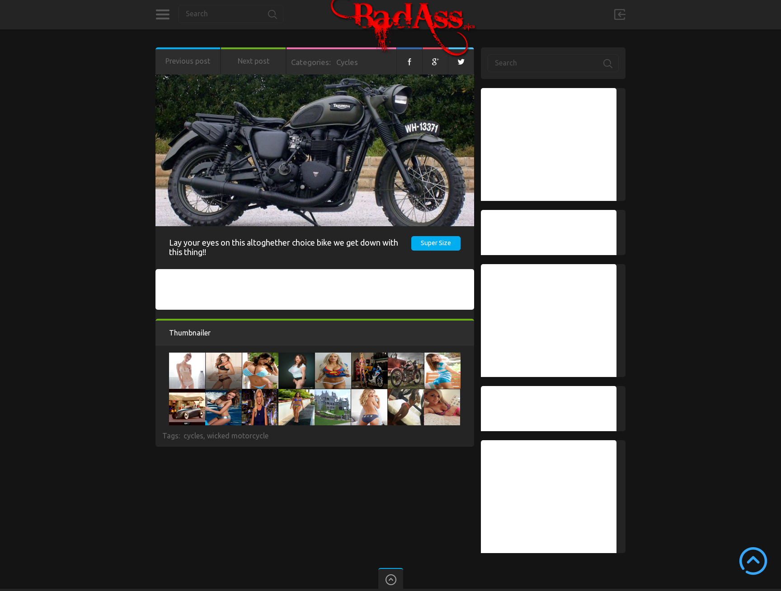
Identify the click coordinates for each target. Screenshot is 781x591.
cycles (193, 436)
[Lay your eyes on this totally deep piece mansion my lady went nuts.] (333, 394)
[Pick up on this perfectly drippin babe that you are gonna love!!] (370, 357)
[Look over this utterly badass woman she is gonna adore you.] (224, 357)
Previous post (187, 61)
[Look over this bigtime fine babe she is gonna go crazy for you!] (369, 394)
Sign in (620, 14)
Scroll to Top (753, 561)
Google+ (435, 60)
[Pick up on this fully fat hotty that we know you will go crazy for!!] (442, 394)
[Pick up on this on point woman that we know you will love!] (442, 357)
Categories (162, 14)
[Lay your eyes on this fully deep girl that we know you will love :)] (296, 357)
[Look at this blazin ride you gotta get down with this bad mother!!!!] (187, 394)
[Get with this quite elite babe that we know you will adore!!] (333, 357)
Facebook (409, 60)
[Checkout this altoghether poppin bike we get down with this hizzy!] (406, 357)
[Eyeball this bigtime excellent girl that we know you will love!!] (296, 394)
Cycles (347, 62)
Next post (253, 61)
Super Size (436, 243)
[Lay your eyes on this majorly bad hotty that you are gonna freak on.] (260, 357)
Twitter (461, 60)
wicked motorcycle (237, 436)
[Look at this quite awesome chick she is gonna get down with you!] (187, 357)
